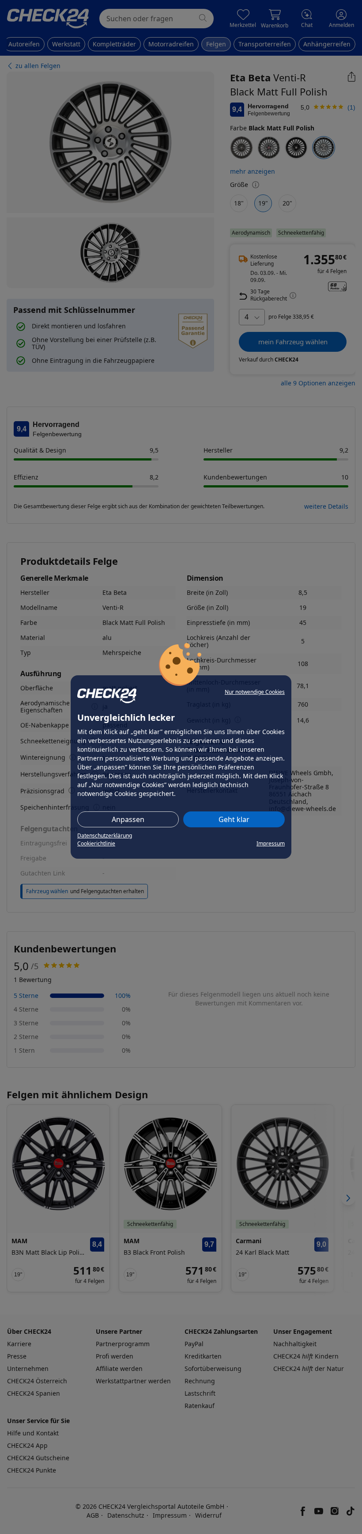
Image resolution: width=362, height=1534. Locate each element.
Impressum (270, 843)
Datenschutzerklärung (104, 835)
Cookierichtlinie (96, 843)
